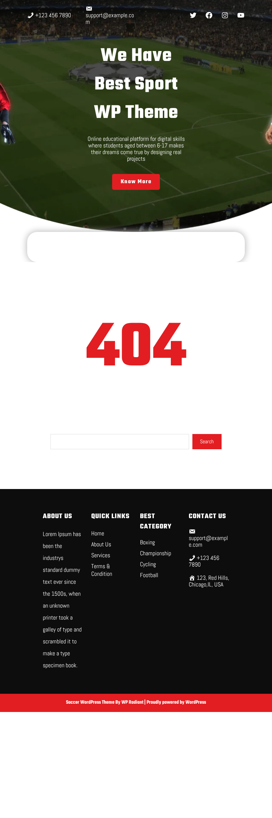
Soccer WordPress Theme (90, 702)
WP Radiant (132, 702)
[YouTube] (241, 15)
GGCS (136, 247)
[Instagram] (225, 15)
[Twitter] (193, 15)
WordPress (195, 702)
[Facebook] (209, 15)
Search (207, 441)
